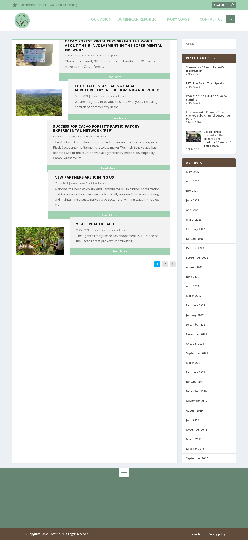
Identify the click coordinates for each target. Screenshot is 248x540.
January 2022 (195, 315)
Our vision (101, 20)
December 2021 (196, 324)
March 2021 (194, 363)
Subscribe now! (190, 505)
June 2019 (192, 420)
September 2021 (197, 353)
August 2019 (194, 410)
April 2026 (192, 181)
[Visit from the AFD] (40, 241)
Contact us (211, 20)
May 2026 (192, 172)
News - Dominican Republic (103, 55)
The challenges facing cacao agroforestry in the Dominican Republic (117, 87)
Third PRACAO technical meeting (56, 5)
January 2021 (195, 382)
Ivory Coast (178, 20)
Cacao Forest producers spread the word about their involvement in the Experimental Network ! (113, 45)
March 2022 (194, 296)
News (84, 55)
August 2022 (194, 267)
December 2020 (196, 391)
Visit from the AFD (95, 224)
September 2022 (197, 257)
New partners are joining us (84, 177)
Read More (114, 77)
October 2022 (195, 248)
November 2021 (196, 334)
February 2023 (195, 229)
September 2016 (197, 458)
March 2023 (194, 219)
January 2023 (195, 238)
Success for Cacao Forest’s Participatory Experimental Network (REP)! (96, 128)
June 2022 (192, 277)
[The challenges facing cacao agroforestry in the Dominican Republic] (39, 102)
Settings (196, 534)
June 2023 (192, 200)
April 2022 (192, 286)
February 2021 (195, 372)
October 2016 (195, 449)
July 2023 (192, 191)
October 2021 (195, 343)
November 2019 (196, 401)
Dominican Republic (137, 20)
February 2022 (195, 305)
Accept (173, 534)
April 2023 (192, 210)
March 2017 (194, 439)
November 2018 (196, 429)
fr (230, 19)
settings (148, 535)
